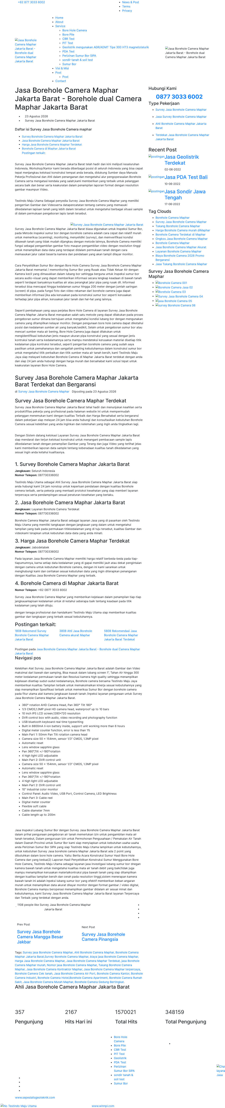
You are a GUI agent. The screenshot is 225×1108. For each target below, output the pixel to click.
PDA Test (68, 51)
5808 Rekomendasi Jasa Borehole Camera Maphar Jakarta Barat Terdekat (121, 635)
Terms (126, 6)
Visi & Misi (62, 68)
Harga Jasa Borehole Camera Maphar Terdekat (52, 144)
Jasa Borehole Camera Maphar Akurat (181, 247)
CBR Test (68, 38)
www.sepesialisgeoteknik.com (35, 1097)
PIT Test (67, 43)
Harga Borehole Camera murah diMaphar (183, 230)
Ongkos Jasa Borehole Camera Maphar (182, 238)
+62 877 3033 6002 (31, 2)
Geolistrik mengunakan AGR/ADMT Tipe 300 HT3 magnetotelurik (105, 47)
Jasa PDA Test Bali (186, 177)
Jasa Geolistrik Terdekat (182, 160)
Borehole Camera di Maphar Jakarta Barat (49, 148)
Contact (60, 81)
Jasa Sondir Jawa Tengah (185, 194)
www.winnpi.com (103, 1106)
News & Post (130, 2)
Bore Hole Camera (74, 30)
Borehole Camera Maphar (172, 217)
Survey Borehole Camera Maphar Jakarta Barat (52, 136)
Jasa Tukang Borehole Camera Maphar (181, 264)
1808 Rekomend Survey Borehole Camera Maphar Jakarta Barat (32, 635)
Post (58, 72)
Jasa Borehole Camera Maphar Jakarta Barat (51, 140)
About (59, 22)
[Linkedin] (23, 1090)
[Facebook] (142, 904)
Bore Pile (68, 34)
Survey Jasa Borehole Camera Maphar (181, 222)
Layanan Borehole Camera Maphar (178, 251)
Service (60, 26)
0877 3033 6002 (179, 96)
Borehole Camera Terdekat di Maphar (180, 234)
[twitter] (142, 909)
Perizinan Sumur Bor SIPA (79, 55)
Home (59, 17)
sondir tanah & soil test (77, 60)
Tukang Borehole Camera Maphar (178, 226)
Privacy (127, 10)
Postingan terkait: (33, 153)
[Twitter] (23, 1082)
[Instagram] (23, 1086)
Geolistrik (120, 1058)
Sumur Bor (69, 64)
